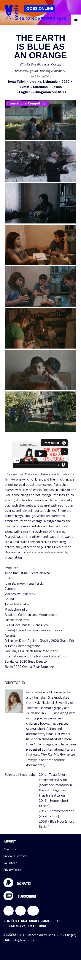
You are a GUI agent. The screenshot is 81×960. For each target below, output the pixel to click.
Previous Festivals (15, 856)
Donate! (24, 883)
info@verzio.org (23, 940)
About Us (9, 849)
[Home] (11, 12)
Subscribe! (26, 896)
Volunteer (10, 863)
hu (76, 20)
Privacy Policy (12, 869)
